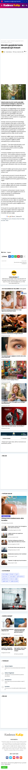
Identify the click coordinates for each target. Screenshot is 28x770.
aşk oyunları (5, 576)
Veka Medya (13, 277)
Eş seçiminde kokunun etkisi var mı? (7, 630)
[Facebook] (9, 256)
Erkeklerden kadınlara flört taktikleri (17, 554)
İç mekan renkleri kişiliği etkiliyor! (10, 379)
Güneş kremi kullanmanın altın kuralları (12, 519)
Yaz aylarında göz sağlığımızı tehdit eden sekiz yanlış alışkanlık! (13, 356)
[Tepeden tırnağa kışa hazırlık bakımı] (4, 562)
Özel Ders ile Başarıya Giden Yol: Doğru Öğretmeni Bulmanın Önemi (11, 310)
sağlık (16, 578)
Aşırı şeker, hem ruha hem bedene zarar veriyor (20, 649)
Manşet (11, 574)
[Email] (21, 256)
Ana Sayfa (3, 41)
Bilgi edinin (7, 764)
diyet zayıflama (20, 576)
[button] (24, 1)
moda (11, 578)
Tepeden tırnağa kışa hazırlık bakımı (17, 560)
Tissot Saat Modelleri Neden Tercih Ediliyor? (12, 426)
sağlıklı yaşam (5, 581)
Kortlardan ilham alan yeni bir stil (16, 547)
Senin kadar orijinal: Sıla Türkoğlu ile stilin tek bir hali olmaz (17, 527)
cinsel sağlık (12, 576)
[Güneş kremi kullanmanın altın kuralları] (14, 505)
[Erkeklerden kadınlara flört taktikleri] (4, 555)
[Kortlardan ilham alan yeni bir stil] (4, 549)
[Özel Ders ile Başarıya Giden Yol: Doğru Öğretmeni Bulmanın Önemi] (4, 542)
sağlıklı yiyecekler (14, 581)
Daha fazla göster (21, 288)
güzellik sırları (5, 578)
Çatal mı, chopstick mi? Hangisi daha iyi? (12, 333)
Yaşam (8, 41)
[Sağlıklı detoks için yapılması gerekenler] (4, 535)
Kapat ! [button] (4, 767)
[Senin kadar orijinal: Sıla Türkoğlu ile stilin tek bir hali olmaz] (4, 528)
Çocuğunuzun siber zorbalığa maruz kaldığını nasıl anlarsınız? (13, 403)
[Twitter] (12, 256)
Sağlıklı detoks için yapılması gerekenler (15, 534)
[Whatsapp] (15, 256)
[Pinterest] (18, 256)
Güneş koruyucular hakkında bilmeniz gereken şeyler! (19, 631)
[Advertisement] (14, 23)
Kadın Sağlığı (5, 574)
